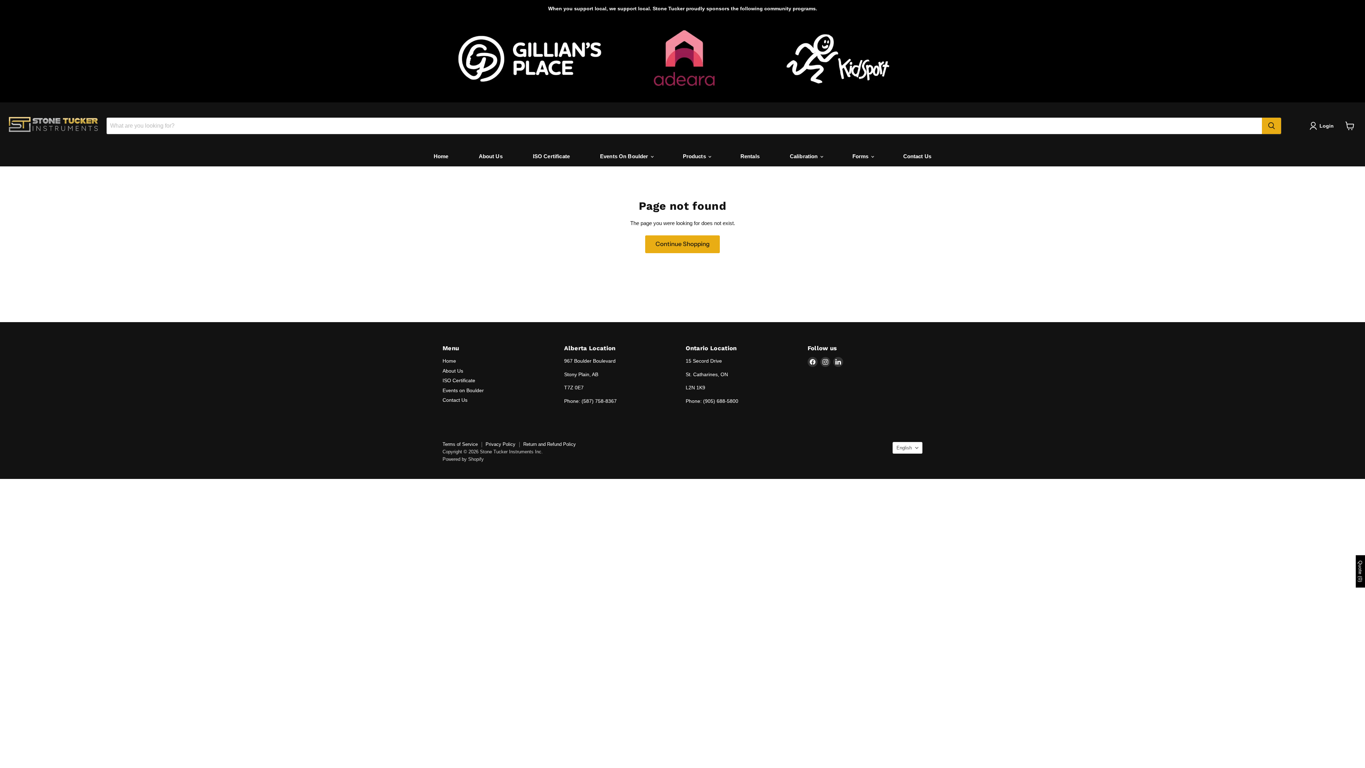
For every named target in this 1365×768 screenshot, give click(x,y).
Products (695, 156)
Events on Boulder (463, 390)
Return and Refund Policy (549, 444)
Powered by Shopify (463, 459)
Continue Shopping (682, 243)
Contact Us (917, 156)
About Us (491, 156)
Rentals (750, 156)
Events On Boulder (625, 156)
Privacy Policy (500, 444)
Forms (861, 156)
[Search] (1271, 126)
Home (441, 156)
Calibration (804, 156)
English (904, 447)
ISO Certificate (551, 156)
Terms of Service (460, 444)
